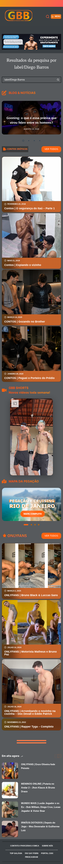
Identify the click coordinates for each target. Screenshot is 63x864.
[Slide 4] (39, 525)
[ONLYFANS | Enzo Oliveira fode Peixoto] (10, 771)
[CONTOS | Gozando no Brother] (31, 292)
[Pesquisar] (47, 16)
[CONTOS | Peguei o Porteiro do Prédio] (31, 348)
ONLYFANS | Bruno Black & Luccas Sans (31, 595)
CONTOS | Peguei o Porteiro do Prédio (29, 378)
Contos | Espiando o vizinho (22, 265)
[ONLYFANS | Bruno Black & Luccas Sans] (31, 565)
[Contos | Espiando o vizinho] (31, 235)
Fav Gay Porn (31, 853)
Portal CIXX (47, 853)
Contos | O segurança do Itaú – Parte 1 (29, 208)
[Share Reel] (49, 431)
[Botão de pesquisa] (58, 80)
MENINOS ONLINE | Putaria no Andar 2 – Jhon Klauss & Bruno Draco (38, 787)
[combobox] (28, 80)
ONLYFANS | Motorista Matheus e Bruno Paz (30, 653)
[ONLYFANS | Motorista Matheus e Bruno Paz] (31, 622)
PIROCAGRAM (31, 857)
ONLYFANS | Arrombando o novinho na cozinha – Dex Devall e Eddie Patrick (30, 712)
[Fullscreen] (49, 442)
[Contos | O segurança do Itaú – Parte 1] (31, 179)
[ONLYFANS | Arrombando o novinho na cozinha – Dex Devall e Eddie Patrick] (31, 681)
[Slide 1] (24, 525)
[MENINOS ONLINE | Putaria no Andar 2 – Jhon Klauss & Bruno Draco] (10, 790)
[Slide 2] (28, 525)
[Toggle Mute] (49, 437)
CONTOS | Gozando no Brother (24, 321)
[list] (31, 504)
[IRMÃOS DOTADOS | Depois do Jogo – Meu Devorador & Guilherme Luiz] (10, 829)
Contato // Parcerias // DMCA (24, 846)
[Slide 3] (33, 525)
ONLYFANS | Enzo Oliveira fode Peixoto (38, 766)
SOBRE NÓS (47, 846)
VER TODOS (51, 149)
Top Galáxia (16, 853)
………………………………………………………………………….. (31, 849)
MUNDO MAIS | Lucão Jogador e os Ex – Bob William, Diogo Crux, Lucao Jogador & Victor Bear (40, 807)
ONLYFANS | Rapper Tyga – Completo (29, 726)
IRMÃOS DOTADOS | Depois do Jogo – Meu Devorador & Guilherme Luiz (40, 826)
